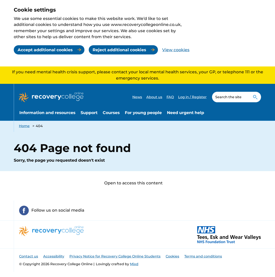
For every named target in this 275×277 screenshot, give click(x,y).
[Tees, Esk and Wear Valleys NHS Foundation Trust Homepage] (229, 234)
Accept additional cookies (45, 49)
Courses (111, 112)
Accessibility (53, 256)
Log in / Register (192, 97)
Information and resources (47, 112)
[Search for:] (230, 97)
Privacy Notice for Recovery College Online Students (114, 256)
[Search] (255, 97)
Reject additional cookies (119, 49)
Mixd (134, 264)
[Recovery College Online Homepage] (51, 97)
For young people (143, 112)
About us (154, 97)
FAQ (170, 97)
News (137, 97)
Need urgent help (185, 112)
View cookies (175, 49)
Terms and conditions (203, 256)
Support (89, 112)
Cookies (172, 256)
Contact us (28, 256)
